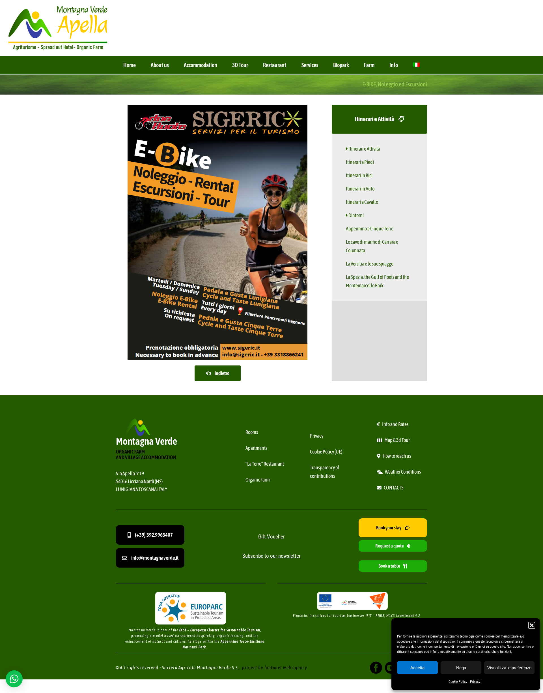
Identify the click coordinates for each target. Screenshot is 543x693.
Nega (461, 667)
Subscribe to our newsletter (271, 556)
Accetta (417, 667)
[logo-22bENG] (57, 8)
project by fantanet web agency (274, 667)
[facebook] (376, 668)
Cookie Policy (458, 682)
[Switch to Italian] (416, 65)
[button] (532, 625)
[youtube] (391, 668)
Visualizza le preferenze (509, 667)
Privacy (475, 682)
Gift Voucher (271, 536)
